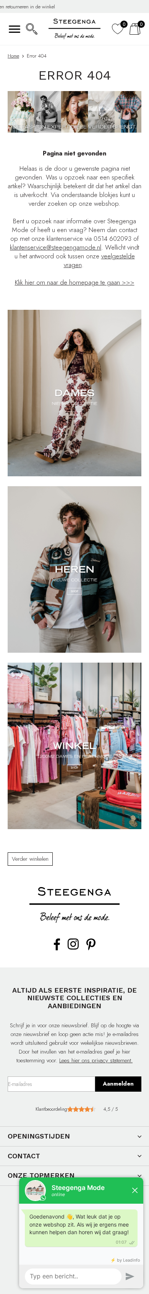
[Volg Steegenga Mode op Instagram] (73, 948)
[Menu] (14, 28)
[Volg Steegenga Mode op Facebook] (57, 948)
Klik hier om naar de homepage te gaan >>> (74, 282)
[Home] (74, 29)
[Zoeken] (31, 28)
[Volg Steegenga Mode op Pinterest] (91, 948)
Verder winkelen (30, 859)
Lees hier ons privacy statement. (96, 1060)
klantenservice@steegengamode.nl (55, 247)
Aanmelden (118, 1083)
